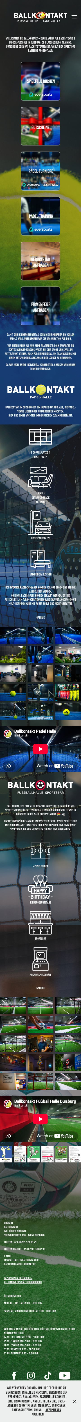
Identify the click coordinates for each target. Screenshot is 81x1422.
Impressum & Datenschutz (18, 1278)
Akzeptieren (53, 1410)
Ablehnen (38, 1414)
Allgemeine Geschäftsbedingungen (23, 1282)
